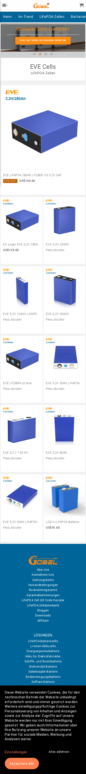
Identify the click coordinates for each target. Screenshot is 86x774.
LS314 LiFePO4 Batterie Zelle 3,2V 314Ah (62, 522)
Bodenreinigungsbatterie (43, 677)
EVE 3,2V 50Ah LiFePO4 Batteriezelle (63, 383)
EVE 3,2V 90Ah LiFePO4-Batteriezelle (20, 522)
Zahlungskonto (43, 580)
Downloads (43, 615)
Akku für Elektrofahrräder (43, 656)
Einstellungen (16, 752)
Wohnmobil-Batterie (43, 666)
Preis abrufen (55, 250)
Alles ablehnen (59, 752)
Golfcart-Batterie (43, 682)
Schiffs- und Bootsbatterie (43, 661)
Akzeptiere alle (22, 763)
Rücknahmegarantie (43, 590)
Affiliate (43, 620)
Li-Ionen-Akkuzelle (43, 646)
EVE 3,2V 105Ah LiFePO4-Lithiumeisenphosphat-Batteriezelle (21, 314)
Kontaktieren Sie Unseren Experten (43, 40)
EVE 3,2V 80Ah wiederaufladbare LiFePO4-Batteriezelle (61, 453)
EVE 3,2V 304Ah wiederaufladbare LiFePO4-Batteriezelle (61, 314)
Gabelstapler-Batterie (43, 671)
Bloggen (43, 610)
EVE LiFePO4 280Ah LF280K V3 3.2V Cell (32, 175)
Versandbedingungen (43, 585)
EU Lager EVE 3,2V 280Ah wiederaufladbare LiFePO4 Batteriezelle (21, 245)
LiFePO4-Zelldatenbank (43, 605)
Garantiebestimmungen (43, 595)
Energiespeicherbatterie (43, 651)
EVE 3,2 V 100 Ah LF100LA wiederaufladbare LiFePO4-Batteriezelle (18, 453)
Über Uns (43, 569)
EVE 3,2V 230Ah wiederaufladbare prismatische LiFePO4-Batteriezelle (62, 245)
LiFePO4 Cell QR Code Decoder (43, 600)
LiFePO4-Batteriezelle (43, 641)
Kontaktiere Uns (43, 574)
